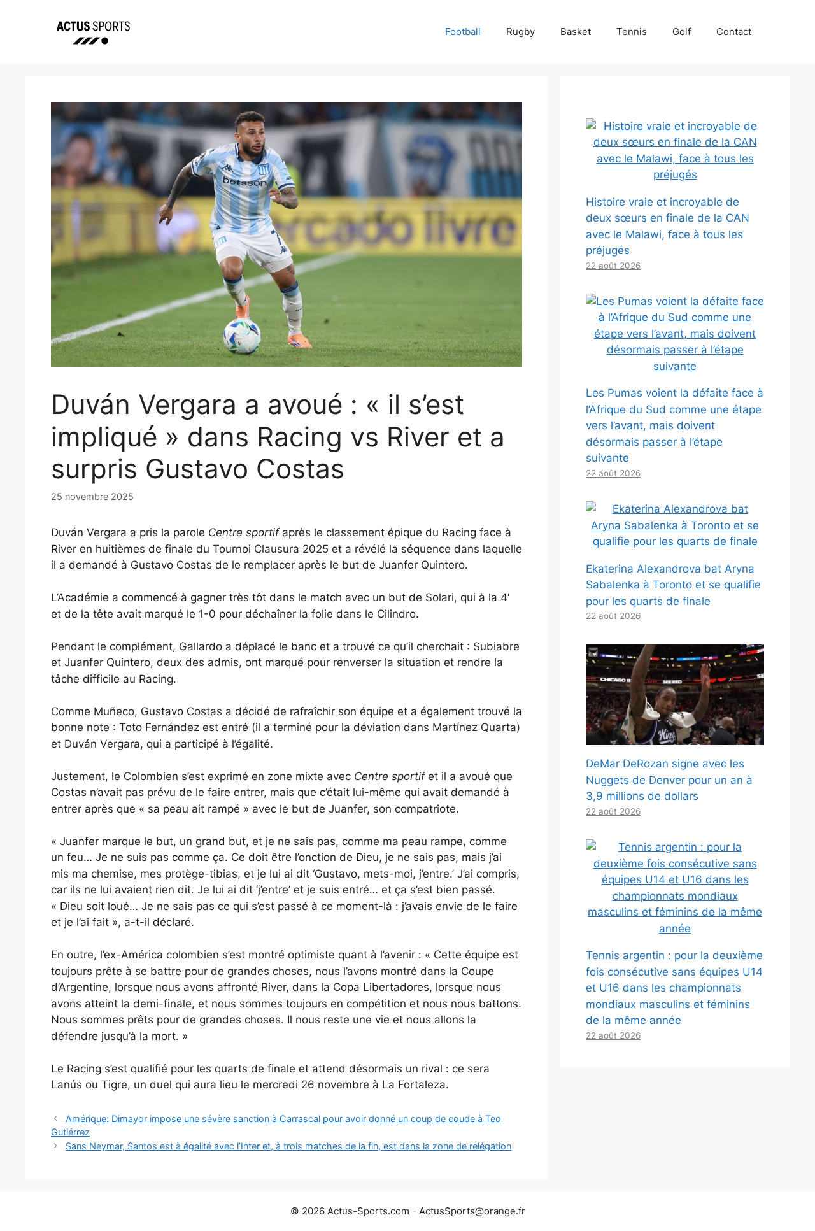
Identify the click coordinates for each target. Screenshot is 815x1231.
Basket (575, 31)
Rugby (520, 31)
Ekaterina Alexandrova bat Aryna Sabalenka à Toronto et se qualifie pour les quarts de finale (673, 585)
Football (463, 31)
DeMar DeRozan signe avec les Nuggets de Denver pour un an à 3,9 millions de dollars (669, 779)
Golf (681, 31)
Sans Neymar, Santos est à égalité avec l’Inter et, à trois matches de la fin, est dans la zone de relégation (288, 1146)
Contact (733, 31)
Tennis (631, 31)
